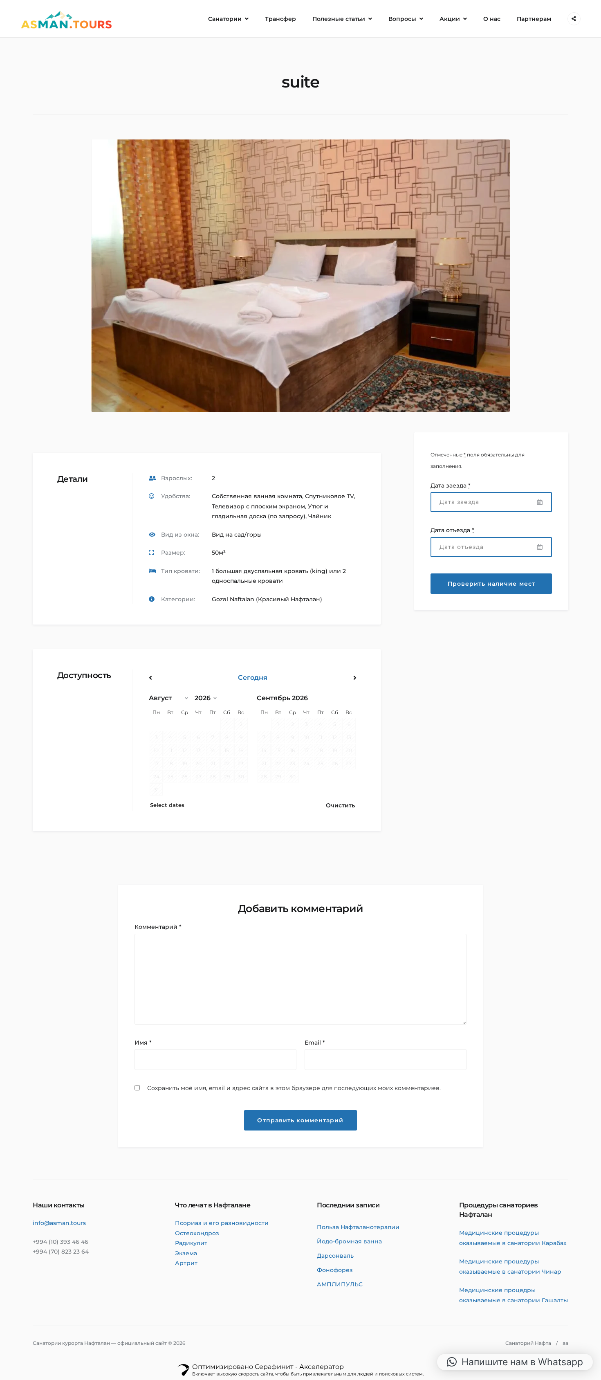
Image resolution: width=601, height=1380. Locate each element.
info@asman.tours (59, 1223)
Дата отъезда (452, 530)
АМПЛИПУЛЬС (340, 1284)
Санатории (225, 18)
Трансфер (280, 18)
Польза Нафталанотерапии (358, 1227)
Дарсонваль (335, 1255)
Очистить (340, 805)
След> (325, 678)
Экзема (186, 1253)
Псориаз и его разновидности (222, 1223)
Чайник (319, 516)
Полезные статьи (338, 18)
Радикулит (191, 1243)
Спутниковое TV (329, 496)
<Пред (180, 678)
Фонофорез (335, 1270)
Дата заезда (451, 485)
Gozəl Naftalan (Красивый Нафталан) (267, 599)
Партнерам (534, 18)
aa (565, 1343)
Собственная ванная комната (257, 496)
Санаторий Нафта (528, 1343)
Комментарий (158, 926)
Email (315, 1042)
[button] (515, 1362)
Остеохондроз (197, 1233)
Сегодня (252, 677)
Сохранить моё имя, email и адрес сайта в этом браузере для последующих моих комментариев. (294, 1088)
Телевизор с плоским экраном (258, 506)
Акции (450, 18)
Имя (143, 1042)
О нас (491, 18)
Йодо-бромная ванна (349, 1241)
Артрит (186, 1263)
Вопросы (402, 18)
